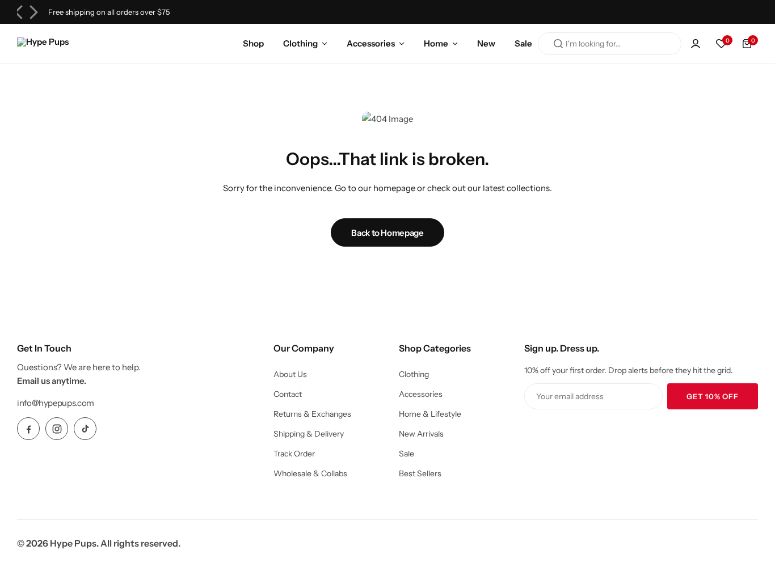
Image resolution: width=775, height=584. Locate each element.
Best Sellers (420, 473)
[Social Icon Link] (28, 428)
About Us (290, 374)
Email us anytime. (51, 380)
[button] (721, 43)
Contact (287, 394)
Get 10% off (712, 396)
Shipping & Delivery (308, 434)
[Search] (558, 43)
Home (436, 43)
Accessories (371, 43)
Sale (523, 43)
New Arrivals (421, 434)
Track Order (294, 453)
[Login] (695, 43)
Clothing (300, 43)
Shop (253, 43)
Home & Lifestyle (430, 414)
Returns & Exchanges (312, 414)
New (486, 43)
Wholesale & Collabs (310, 473)
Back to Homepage (387, 232)
